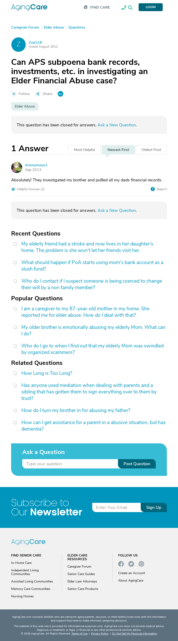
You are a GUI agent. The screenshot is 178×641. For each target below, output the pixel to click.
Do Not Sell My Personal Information (134, 633)
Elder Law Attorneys (82, 581)
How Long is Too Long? (46, 373)
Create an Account (131, 573)
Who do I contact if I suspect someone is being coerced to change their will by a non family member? (91, 284)
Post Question (137, 464)
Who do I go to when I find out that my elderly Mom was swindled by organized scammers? (92, 349)
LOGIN (151, 7)
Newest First (118, 149)
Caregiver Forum (79, 566)
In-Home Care (21, 563)
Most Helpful (84, 149)
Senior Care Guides (81, 574)
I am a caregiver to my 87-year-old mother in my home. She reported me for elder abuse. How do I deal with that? (85, 311)
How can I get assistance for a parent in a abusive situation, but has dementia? (93, 425)
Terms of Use (79, 633)
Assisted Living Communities (32, 581)
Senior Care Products (82, 589)
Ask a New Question (117, 125)
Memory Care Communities (30, 589)
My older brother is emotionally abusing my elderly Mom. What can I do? (93, 330)
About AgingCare (130, 580)
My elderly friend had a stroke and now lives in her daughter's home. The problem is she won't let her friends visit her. (87, 247)
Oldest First (151, 149)
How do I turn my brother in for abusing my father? (75, 410)
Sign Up (153, 507)
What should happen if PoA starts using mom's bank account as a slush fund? (92, 265)
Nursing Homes (22, 596)
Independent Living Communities (25, 572)
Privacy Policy (99, 633)
